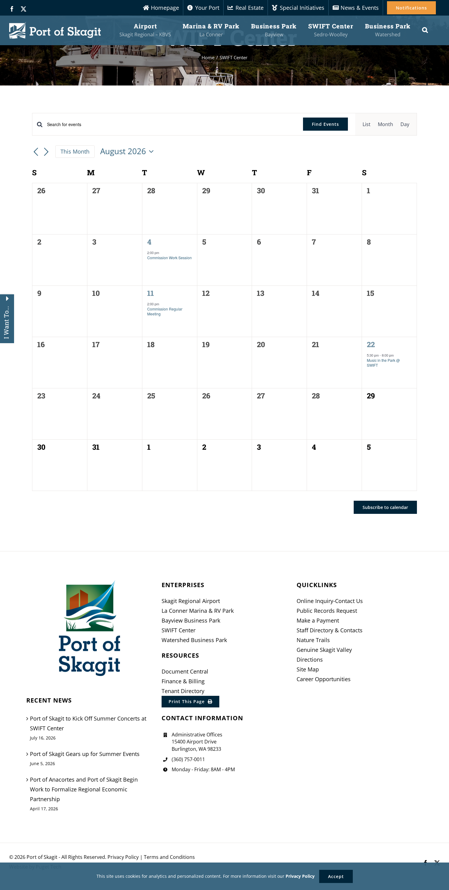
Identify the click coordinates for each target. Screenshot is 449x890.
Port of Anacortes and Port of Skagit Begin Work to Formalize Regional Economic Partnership (84, 789)
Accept (336, 876)
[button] (425, 30)
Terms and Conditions (169, 857)
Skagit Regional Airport (191, 601)
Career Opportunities (324, 679)
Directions (310, 659)
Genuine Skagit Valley (324, 649)
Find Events (325, 124)
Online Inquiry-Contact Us (330, 601)
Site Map (308, 669)
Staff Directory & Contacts (330, 630)
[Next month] (46, 152)
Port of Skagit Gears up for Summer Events (85, 753)
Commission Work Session (169, 257)
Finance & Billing (183, 681)
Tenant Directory (183, 691)
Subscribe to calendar (385, 507)
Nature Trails (313, 640)
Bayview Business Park (191, 620)
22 (371, 344)
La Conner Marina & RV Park (198, 610)
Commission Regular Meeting (164, 311)
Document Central (185, 671)
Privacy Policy (123, 857)
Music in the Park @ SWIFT (383, 363)
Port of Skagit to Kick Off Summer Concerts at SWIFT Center (88, 723)
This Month (74, 151)
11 (150, 293)
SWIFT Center (178, 630)
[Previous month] (35, 152)
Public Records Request (327, 610)
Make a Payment (318, 620)
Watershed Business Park (194, 640)
